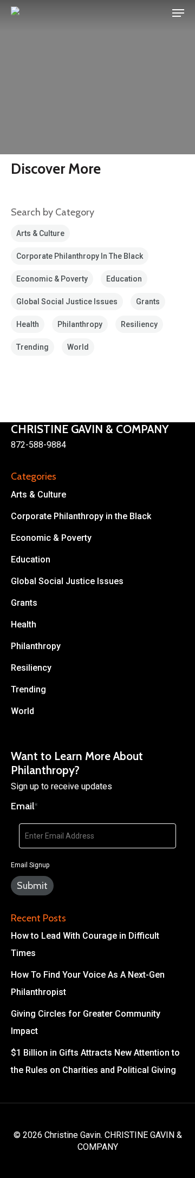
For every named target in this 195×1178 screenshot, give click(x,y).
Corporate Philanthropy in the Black (79, 256)
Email (24, 806)
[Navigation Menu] (178, 13)
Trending (32, 347)
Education (124, 278)
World (78, 347)
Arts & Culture (40, 233)
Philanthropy (79, 324)
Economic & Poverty (52, 278)
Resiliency (139, 324)
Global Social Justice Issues (67, 301)
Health (27, 324)
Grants (148, 301)
